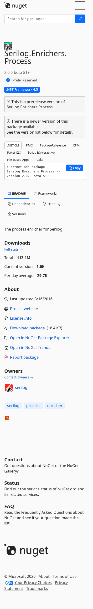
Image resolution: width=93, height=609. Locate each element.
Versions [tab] (18, 214)
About (44, 576)
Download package (27, 328)
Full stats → (13, 249)
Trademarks (37, 588)
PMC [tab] (29, 145)
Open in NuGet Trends (30, 347)
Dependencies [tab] (23, 203)
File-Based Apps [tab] (18, 159)
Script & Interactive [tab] (41, 152)
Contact (13, 459)
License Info (21, 318)
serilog (21, 387)
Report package (24, 357)
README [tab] (18, 193)
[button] (74, 168)
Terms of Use (65, 576)
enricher (54, 405)
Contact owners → (18, 377)
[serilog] (9, 387)
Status (12, 483)
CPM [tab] (76, 145)
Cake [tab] (39, 159)
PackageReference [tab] (53, 145)
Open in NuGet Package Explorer (39, 337)
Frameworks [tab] (47, 193)
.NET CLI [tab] (13, 145)
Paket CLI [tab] (14, 152)
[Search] (80, 19)
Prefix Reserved (25, 80)
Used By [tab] (53, 203)
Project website (24, 308)
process (33, 405)
